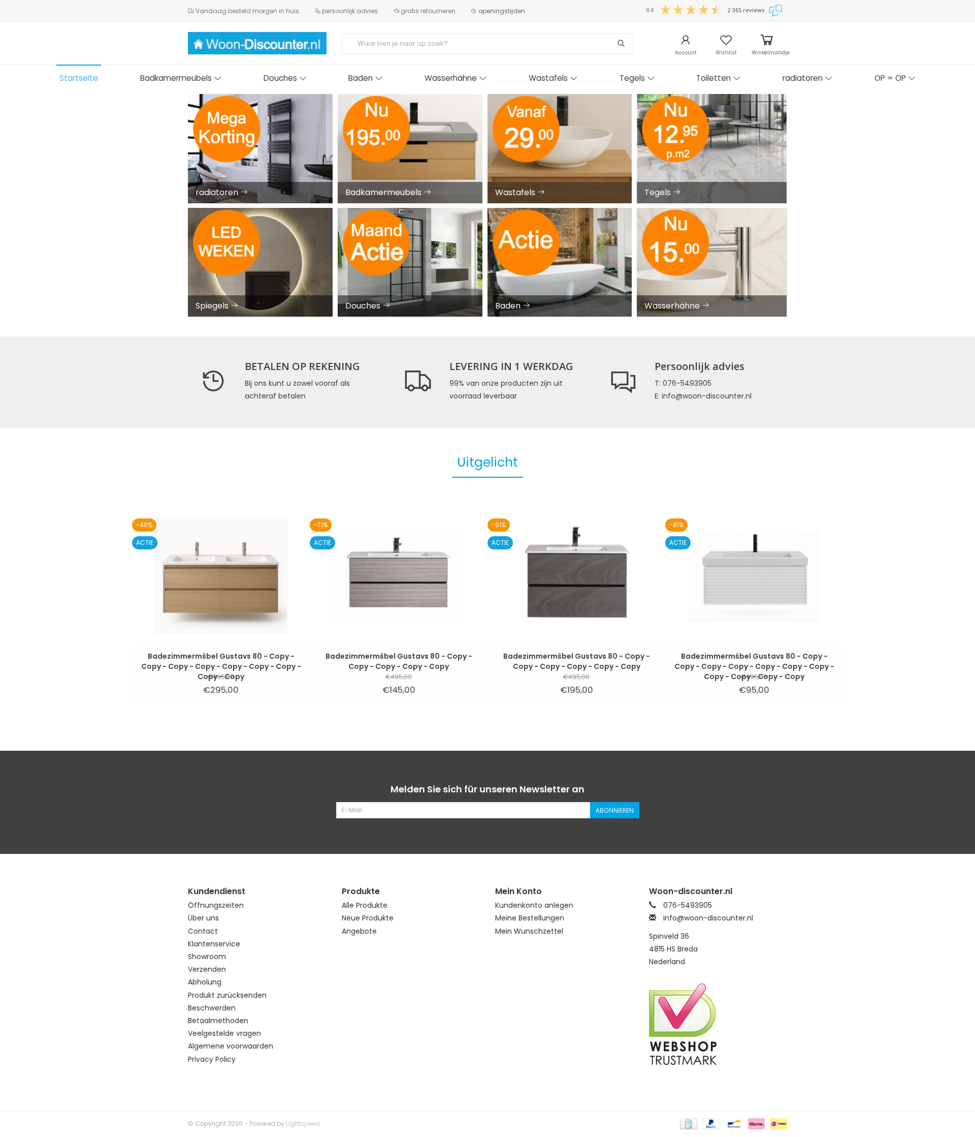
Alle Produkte (364, 905)
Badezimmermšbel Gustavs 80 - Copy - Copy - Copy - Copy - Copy (399, 661)
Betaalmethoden (218, 1021)
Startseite (78, 78)
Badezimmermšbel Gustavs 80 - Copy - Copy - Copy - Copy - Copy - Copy (576, 661)
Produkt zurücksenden (227, 995)
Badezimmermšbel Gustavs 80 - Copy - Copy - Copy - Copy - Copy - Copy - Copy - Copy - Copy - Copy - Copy (754, 661)
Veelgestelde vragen (224, 1033)
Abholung (204, 982)
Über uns (203, 918)
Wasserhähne (451, 78)
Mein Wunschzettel (529, 931)
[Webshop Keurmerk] (718, 1024)
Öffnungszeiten (216, 905)
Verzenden (207, 969)
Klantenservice (214, 944)
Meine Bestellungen (529, 918)
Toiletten (713, 78)
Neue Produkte (368, 918)
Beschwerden (212, 1008)
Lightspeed (303, 1123)
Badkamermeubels (176, 78)
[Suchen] (621, 43)
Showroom (207, 956)
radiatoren (803, 78)
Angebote (359, 931)
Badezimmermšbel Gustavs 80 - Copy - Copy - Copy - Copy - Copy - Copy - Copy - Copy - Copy (221, 661)
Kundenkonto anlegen (534, 905)
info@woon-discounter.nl (708, 918)
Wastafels (548, 78)
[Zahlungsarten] (687, 1123)
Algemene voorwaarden (230, 1046)
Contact (203, 931)
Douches (280, 78)
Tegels (632, 78)
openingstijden (501, 11)
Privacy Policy (212, 1059)
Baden (360, 78)
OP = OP (890, 78)
